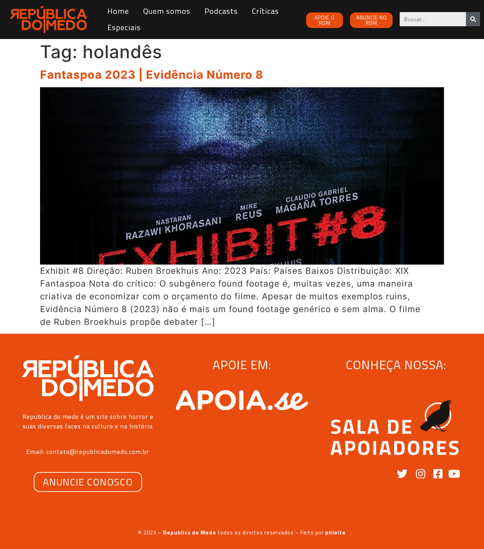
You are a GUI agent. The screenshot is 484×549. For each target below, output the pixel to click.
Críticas (265, 11)
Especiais (124, 27)
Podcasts (221, 11)
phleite (335, 532)
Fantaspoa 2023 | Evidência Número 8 (151, 75)
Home (118, 11)
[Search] (473, 19)
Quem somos (166, 11)
